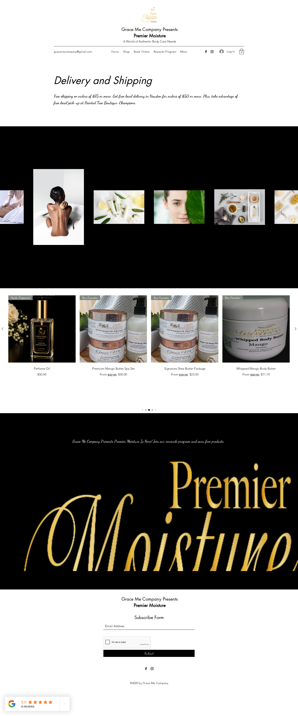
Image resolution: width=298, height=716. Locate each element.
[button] (241, 7)
